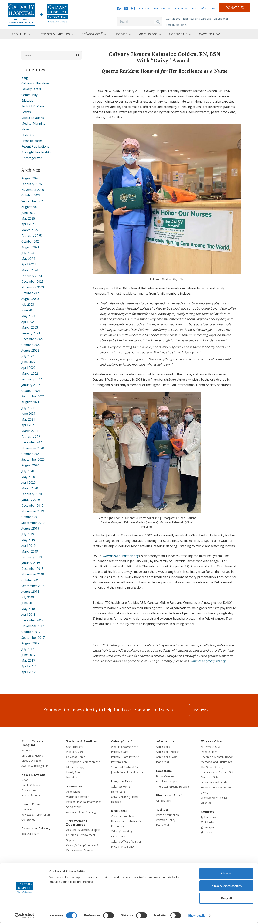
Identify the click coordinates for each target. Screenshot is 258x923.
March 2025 (29, 230)
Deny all (226, 898)
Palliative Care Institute (125, 757)
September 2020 (33, 459)
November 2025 (32, 190)
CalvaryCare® (31, 89)
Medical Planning (33, 123)
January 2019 (30, 563)
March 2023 (29, 327)
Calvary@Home (75, 757)
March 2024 (29, 270)
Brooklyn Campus (167, 781)
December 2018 (32, 569)
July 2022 (27, 356)
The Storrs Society (212, 767)
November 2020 (32, 448)
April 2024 (28, 264)
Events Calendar (31, 785)
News (25, 129)
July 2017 (27, 649)
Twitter (208, 832)
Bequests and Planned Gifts (218, 772)
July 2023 (27, 304)
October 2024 (30, 241)
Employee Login (176, 24)
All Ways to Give (210, 746)
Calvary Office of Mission (126, 841)
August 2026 (30, 178)
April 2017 (28, 666)
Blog (24, 78)
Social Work (73, 807)
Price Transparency (122, 846)
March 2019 (29, 551)
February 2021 (31, 436)
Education (28, 100)
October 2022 (30, 345)
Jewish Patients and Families (128, 772)
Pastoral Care (119, 762)
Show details (196, 915)
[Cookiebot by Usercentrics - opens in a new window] (24, 915)
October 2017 (30, 632)
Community (29, 95)
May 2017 (28, 660)
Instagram (209, 827)
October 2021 (30, 391)
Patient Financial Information (84, 802)
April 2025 (28, 224)
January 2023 (30, 333)
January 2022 (30, 385)
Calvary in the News (35, 83)
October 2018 (30, 580)
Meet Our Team (31, 760)
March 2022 (29, 373)
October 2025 (30, 195)
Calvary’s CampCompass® (82, 845)
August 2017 (30, 643)
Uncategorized (31, 158)
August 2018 (30, 591)
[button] (33, 34)
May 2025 (28, 218)
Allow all (226, 873)
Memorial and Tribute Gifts (217, 762)
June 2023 (28, 310)
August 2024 (30, 247)
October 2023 (30, 293)
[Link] (21, 14)
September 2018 (33, 586)
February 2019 (31, 557)
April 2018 (28, 614)
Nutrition (71, 777)
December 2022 (32, 339)
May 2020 (28, 477)
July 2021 (27, 408)
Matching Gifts (210, 777)
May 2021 (28, 419)
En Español (221, 18)
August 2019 (30, 528)
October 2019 (30, 517)
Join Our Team (30, 834)
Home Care (118, 791)
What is (124, 746)
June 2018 (28, 603)
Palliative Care (119, 752)
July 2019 (27, 534)
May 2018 (28, 609)
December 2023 (32, 281)
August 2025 (30, 207)
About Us (27, 750)
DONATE (200, 710)
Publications (28, 790)
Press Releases (31, 141)
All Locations (164, 800)
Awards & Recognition (35, 766)
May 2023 (28, 316)
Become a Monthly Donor (217, 757)
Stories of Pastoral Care (125, 767)
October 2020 (30, 454)
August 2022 (30, 350)
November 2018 (32, 574)
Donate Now (209, 752)
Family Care (73, 772)
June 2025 (28, 213)
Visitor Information (203, 8)
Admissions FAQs (166, 757)
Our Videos (173, 18)
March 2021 (29, 431)
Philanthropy (30, 135)
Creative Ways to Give (214, 797)
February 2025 (31, 235)
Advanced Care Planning (81, 812)
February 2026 (31, 184)
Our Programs (75, 746)
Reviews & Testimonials (36, 814)
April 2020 (28, 482)
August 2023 (30, 299)
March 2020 (29, 488)
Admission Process (167, 752)
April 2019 (28, 545)
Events (26, 112)
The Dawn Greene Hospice (172, 786)
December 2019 (32, 505)
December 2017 (32, 620)
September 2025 (33, 201)
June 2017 (28, 655)
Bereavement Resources (81, 850)
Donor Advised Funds (214, 782)
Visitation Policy (165, 820)
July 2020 (27, 471)
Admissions (73, 791)
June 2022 (28, 362)
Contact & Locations (174, 8)
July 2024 (27, 253)
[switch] (108, 915)
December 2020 (32, 442)
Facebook (209, 817)
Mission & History (32, 755)
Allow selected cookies (226, 885)
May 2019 (28, 540)
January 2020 (30, 500)
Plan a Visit (162, 762)
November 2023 (32, 287)
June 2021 (28, 413)
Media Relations (32, 118)
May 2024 (28, 259)
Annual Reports (30, 795)
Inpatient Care (74, 752)
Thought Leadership (36, 152)
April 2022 (28, 368)
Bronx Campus (165, 776)
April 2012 (28, 672)
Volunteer (206, 803)
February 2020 (31, 494)
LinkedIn (208, 822)
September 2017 (33, 637)
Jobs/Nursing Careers (197, 18)
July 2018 (27, 597)
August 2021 (30, 402)
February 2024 (31, 276)
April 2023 (28, 322)
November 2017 (32, 626)
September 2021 (33, 396)
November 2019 (32, 511)
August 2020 (30, 465)
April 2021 (28, 425)
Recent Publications (35, 146)
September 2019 (33, 523)
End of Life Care (32, 106)
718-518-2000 (148, 8)
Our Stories (28, 819)
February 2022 (31, 379)
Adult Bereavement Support (83, 830)
